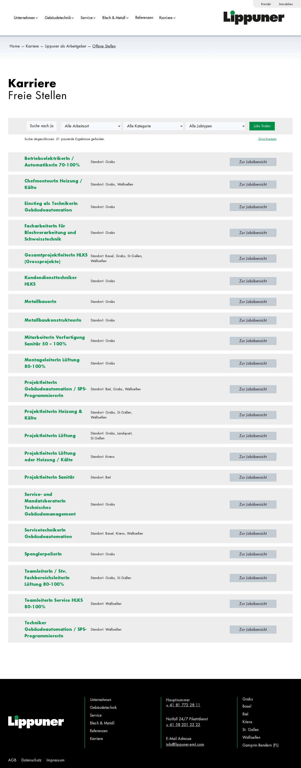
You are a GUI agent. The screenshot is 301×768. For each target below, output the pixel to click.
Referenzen (144, 17)
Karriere (166, 18)
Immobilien (286, 4)
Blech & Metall (113, 18)
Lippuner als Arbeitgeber (65, 46)
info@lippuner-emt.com (185, 744)
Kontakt (266, 4)
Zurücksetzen (267, 139)
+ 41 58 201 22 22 (183, 725)
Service (87, 18)
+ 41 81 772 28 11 (183, 705)
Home (15, 46)
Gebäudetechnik (58, 18)
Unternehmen (24, 18)
